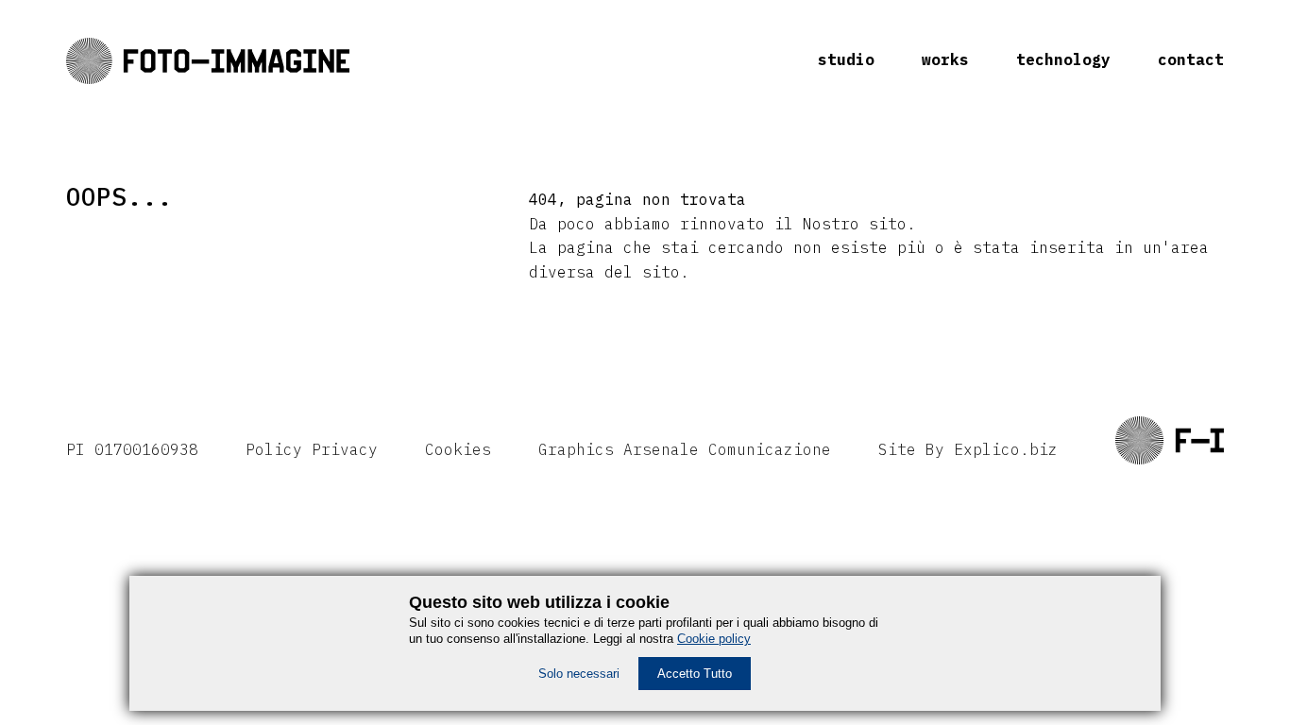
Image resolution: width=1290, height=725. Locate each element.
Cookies (458, 449)
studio (846, 59)
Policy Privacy (312, 449)
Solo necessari (579, 673)
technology (1063, 59)
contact (1191, 59)
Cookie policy (714, 639)
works (945, 59)
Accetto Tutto (694, 673)
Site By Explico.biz (968, 449)
